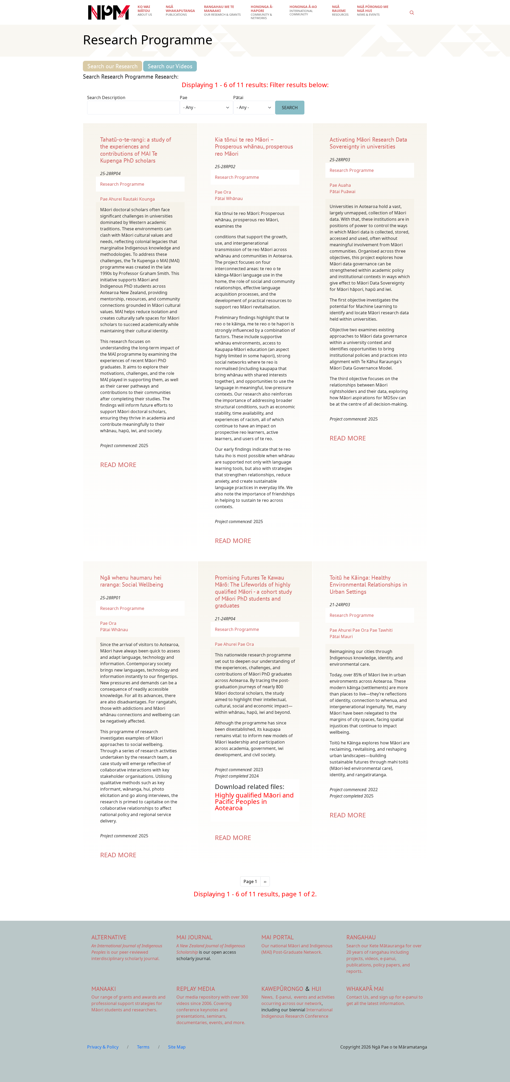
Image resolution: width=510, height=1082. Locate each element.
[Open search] (411, 12)
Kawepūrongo (282, 988)
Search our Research (112, 66)
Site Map (177, 1047)
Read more (118, 464)
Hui (316, 988)
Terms (143, 1047)
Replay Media (195, 988)
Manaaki (103, 988)
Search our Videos (170, 66)
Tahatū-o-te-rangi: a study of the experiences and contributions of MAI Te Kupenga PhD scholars (135, 150)
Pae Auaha (340, 185)
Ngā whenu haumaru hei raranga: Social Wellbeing (131, 581)
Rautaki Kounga (139, 199)
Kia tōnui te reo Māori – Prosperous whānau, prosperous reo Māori (254, 146)
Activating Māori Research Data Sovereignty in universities (368, 143)
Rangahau (361, 937)
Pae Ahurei (111, 199)
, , (277, 997)
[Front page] (109, 12)
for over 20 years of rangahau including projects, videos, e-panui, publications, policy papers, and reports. (384, 958)
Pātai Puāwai (342, 191)
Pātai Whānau (229, 198)
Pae (183, 97)
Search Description (106, 97)
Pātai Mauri (341, 636)
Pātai (238, 97)
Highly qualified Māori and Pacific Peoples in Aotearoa (254, 801)
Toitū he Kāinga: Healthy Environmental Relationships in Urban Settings (368, 584)
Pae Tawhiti (381, 630)
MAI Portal (277, 937)
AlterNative (108, 937)
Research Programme (122, 184)
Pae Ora (223, 192)
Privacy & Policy (102, 1047)
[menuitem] (148, 10)
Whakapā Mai (365, 988)
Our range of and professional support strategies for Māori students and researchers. (128, 1003)
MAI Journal (194, 937)
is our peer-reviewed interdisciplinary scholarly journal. (126, 952)
